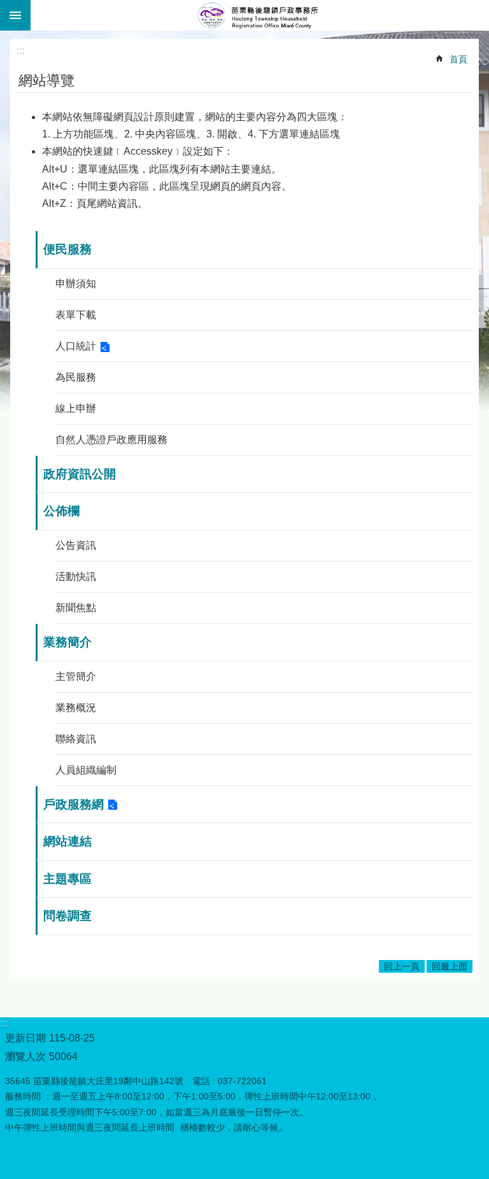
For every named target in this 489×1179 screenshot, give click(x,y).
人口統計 (75, 346)
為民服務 (75, 377)
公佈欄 (61, 511)
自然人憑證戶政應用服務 (111, 439)
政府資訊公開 (79, 474)
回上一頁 (402, 966)
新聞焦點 (75, 607)
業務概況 (75, 707)
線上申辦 (75, 408)
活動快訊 (75, 576)
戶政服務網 (73, 804)
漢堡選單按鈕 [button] (15, 15)
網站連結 (67, 841)
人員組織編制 (86, 770)
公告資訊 (75, 545)
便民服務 (67, 249)
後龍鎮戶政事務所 (260, 15)
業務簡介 (67, 642)
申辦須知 (75, 283)
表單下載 (75, 314)
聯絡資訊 (75, 738)
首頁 (458, 59)
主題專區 (67, 879)
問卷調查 (67, 915)
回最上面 (449, 966)
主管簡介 (75, 676)
